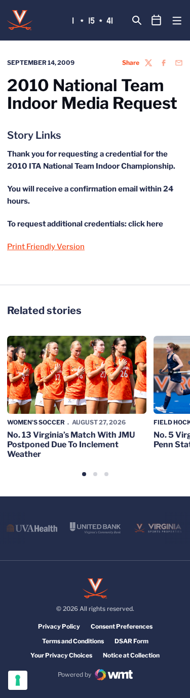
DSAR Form (131, 641)
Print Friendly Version (46, 246)
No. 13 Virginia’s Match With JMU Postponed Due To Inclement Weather (71, 444)
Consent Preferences (122, 626)
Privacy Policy (59, 626)
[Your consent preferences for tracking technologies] (17, 680)
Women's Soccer (36, 422)
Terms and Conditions (73, 641)
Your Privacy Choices (61, 655)
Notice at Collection (131, 655)
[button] (84, 474)
